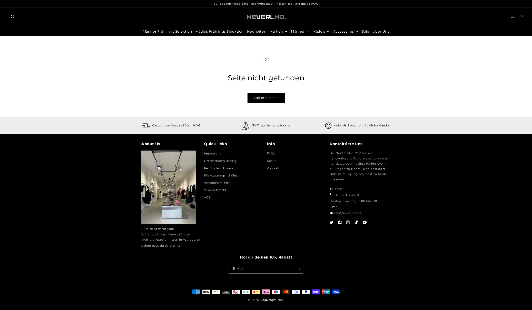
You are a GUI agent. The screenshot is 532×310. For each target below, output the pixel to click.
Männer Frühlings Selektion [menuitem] (167, 31)
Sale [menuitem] (365, 31)
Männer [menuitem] (298, 31)
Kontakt (272, 168)
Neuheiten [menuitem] (256, 31)
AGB (207, 197)
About (271, 161)
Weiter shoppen (266, 98)
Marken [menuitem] (276, 31)
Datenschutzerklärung (220, 161)
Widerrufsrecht (215, 190)
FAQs (271, 153)
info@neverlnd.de (347, 213)
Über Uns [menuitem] (381, 31)
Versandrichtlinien (217, 183)
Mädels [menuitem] (319, 31)
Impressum (212, 153)
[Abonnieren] (298, 269)
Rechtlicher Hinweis (218, 168)
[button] (12, 17)
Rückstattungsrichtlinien (222, 175)
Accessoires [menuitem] (343, 31)
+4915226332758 (346, 195)
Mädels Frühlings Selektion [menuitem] (219, 31)
